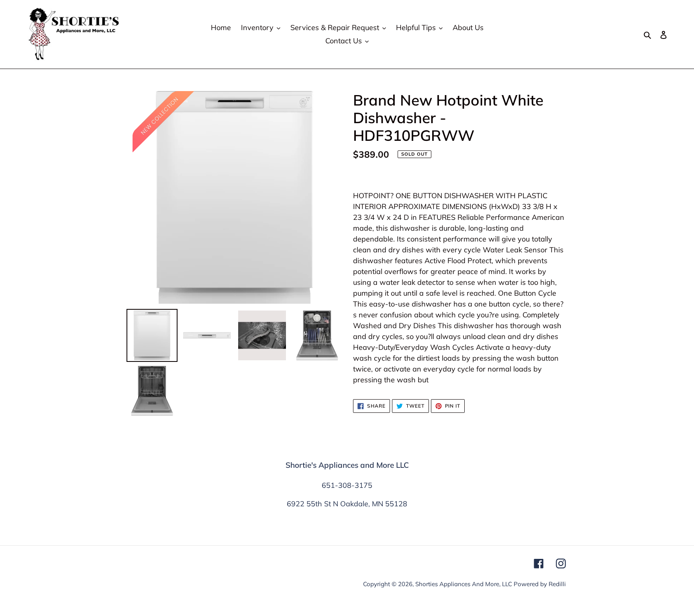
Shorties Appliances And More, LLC (463, 584)
